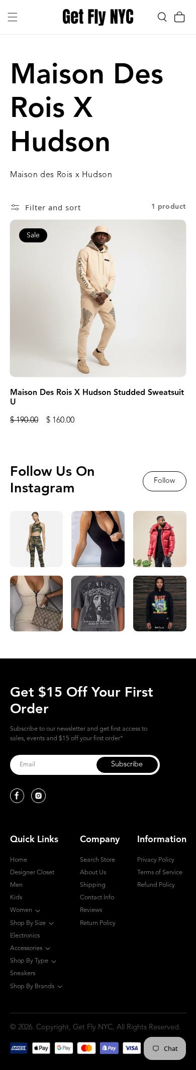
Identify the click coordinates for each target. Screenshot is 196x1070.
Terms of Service (159, 872)
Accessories (26, 948)
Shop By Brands (32, 986)
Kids (16, 897)
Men (16, 885)
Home (18, 860)
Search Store (97, 860)
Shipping (93, 885)
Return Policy (98, 923)
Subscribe (127, 764)
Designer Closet (32, 872)
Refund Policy (156, 885)
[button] (12, 17)
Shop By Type (29, 961)
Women (21, 910)
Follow (164, 481)
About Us (93, 872)
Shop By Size (28, 923)
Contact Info (97, 897)
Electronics (25, 935)
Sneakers (22, 973)
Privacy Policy (155, 860)
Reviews (91, 910)
